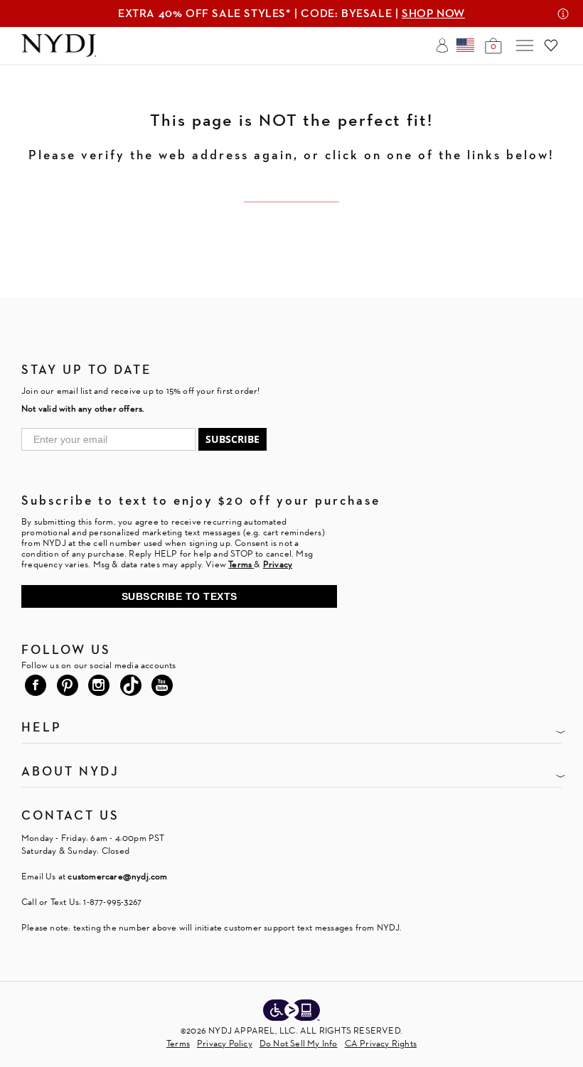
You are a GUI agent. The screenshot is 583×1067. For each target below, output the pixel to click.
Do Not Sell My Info (299, 1043)
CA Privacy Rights (381, 1043)
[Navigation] (524, 45)
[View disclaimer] (563, 13)
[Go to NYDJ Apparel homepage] (58, 52)
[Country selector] (465, 45)
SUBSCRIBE (232, 439)
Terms (178, 1043)
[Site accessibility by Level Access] (291, 1011)
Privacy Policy (224, 1043)
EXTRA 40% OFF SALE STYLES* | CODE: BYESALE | (291, 13)
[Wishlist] (551, 45)
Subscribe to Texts (179, 596)
